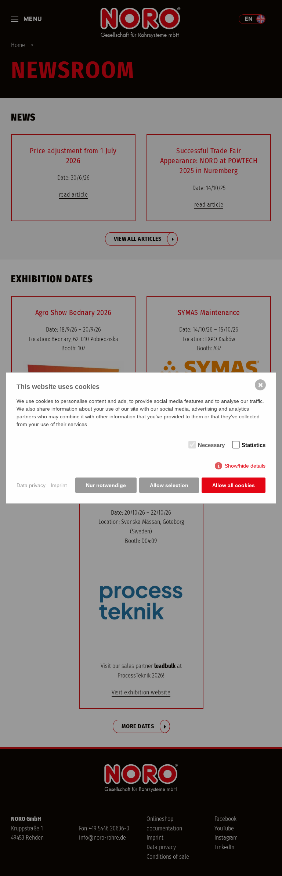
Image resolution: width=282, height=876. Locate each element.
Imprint (59, 485)
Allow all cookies (233, 485)
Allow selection (169, 485)
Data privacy (31, 485)
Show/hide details (245, 466)
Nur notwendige (106, 485)
